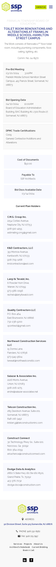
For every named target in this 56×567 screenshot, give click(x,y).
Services (17, 544)
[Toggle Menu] (51, 6)
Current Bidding (40, 547)
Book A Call (28, 550)
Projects (28, 544)
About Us (38, 544)
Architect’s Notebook (19, 547)
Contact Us (40, 7)
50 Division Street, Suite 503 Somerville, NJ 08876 (28, 524)
